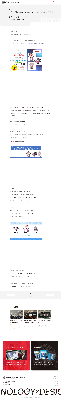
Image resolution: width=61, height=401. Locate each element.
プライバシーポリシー (54, 378)
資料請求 (56, 385)
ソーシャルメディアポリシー (53, 380)
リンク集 (56, 383)
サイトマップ (56, 376)
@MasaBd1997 (29, 44)
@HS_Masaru (17, 44)
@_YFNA (39, 44)
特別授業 (23, 19)
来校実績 (18, 19)
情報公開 (56, 381)
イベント (14, 19)
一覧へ (30, 296)
